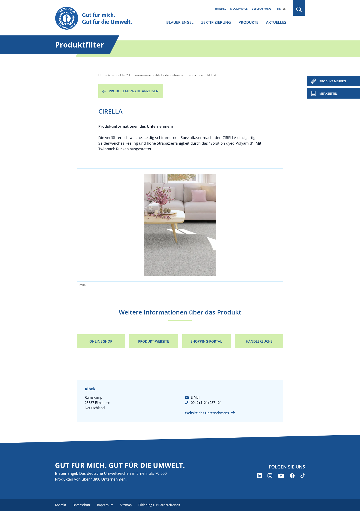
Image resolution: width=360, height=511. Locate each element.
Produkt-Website (153, 341)
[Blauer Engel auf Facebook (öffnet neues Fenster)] (292, 475)
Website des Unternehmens (207, 413)
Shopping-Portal (206, 341)
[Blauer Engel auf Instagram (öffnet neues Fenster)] (270, 475)
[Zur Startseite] (97, 18)
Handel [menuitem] (220, 8)
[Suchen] (299, 9)
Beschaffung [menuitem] (261, 8)
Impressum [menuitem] (105, 505)
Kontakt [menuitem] (60, 505)
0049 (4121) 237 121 (206, 402)
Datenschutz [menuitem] (81, 505)
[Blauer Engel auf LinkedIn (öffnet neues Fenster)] (259, 475)
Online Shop (100, 341)
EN (284, 8)
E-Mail (195, 397)
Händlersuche (259, 341)
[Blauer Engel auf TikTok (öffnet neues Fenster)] (302, 475)
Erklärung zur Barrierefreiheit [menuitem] (159, 505)
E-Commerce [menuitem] (239, 8)
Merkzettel (328, 93)
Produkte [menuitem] (248, 22)
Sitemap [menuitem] (126, 505)
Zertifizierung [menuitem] (216, 22)
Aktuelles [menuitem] (276, 22)
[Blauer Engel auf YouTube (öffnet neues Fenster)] (281, 475)
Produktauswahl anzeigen (134, 91)
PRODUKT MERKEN (332, 81)
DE (279, 8)
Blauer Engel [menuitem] (180, 22)
